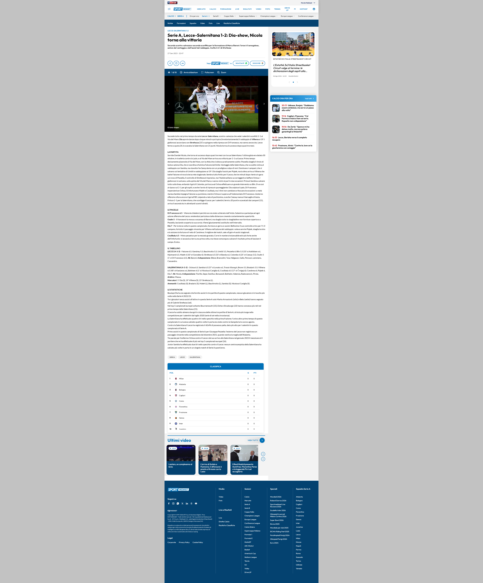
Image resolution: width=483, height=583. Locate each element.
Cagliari (182, 395)
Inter (181, 423)
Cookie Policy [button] (198, 542)
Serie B (247, 508)
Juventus (182, 429)
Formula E (248, 538)
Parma (298, 550)
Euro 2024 (274, 543)
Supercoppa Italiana (252, 531)
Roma (298, 553)
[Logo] (183, 9)
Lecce (298, 534)
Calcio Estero (250, 527)
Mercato (248, 500)
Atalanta (182, 384)
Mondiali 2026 (275, 497)
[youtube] (196, 503)
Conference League (252, 523)
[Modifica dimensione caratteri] (182, 63)
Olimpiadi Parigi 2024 (278, 539)
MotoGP (248, 542)
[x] (182, 503)
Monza (298, 542)
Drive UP (248, 572)
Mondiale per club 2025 (279, 528)
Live (220, 518)
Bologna (182, 390)
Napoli (298, 546)
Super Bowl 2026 (277, 520)
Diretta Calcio (224, 521)
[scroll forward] (263, 459)
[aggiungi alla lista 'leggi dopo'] (176, 63)
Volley (247, 568)
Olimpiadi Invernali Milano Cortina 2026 (278, 515)
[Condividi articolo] (170, 63)
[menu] (169, 9)
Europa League (250, 519)
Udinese (299, 565)
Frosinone (183, 412)
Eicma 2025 (274, 524)
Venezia (299, 568)
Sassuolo (299, 557)
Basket (247, 550)
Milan (181, 379)
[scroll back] (263, 454)
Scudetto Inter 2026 (278, 510)
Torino (298, 561)
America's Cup (250, 553)
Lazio (298, 531)
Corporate (172, 542)
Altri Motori (249, 546)
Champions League (252, 516)
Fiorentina (183, 407)
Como (181, 401)
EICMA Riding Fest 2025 (279, 531)
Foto (220, 500)
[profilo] (313, 9)
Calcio (247, 497)
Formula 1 (248, 534)
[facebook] (169, 503)
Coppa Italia (249, 512)
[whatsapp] (178, 503)
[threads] (191, 503)
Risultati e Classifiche (227, 525)
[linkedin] (187, 503)
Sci (246, 565)
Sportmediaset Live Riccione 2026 (277, 505)
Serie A (247, 504)
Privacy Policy (184, 542)
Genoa (181, 418)
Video (221, 497)
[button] (189, 72)
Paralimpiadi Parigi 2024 (279, 535)
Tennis (247, 561)
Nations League (251, 557)
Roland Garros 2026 (278, 500)
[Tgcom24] (172, 3)
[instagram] (173, 503)
